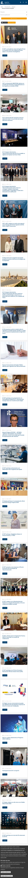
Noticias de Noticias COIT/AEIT (8, 8)
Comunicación (7, 7)
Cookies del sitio (6, 860)
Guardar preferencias (5, 872)
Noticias (13, 7)
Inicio (2, 7)
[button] (20, 2)
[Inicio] (5, 2)
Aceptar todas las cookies (6, 875)
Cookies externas (6, 866)
